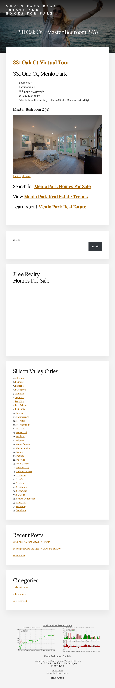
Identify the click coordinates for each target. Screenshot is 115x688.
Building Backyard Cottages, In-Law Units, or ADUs (37, 549)
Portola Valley (22, 464)
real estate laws (20, 587)
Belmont (19, 382)
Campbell (19, 393)
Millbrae (20, 436)
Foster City (20, 409)
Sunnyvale (21, 502)
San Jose (20, 483)
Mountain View (23, 448)
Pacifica (20, 456)
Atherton (19, 378)
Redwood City (22, 467)
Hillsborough (22, 417)
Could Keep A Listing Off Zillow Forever (31, 542)
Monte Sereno (23, 444)
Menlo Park (21, 432)
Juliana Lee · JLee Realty (45, 661)
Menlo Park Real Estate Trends (56, 196)
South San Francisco (25, 499)
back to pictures (22, 176)
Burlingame (20, 390)
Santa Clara (21, 491)
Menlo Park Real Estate (62, 207)
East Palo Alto (21, 405)
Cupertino (19, 397)
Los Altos (20, 421)
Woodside (21, 510)
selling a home (20, 594)
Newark (20, 452)
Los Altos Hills (23, 425)
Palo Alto (20, 460)
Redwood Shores (24, 471)
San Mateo (21, 487)
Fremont (20, 413)
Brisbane (19, 386)
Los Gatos (20, 428)
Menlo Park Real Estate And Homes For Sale (31, 9)
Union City (21, 506)
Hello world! (19, 555)
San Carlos (21, 479)
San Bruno (21, 475)
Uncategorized (20, 601)
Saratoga (20, 495)
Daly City (19, 401)
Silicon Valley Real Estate (69, 661)
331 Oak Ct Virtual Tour (41, 62)
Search (16, 240)
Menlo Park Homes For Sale (62, 186)
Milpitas (20, 440)
